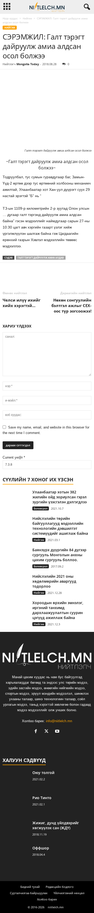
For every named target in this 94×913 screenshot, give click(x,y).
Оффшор (40, 847)
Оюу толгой (43, 772)
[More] (56, 77)
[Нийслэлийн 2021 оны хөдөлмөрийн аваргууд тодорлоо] (16, 583)
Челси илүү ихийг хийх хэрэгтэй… (21, 302)
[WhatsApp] (44, 77)
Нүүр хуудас (10, 18)
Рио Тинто (41, 797)
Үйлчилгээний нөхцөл (69, 893)
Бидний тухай (30, 887)
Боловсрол (41, 508)
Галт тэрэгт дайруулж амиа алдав (41, 257)
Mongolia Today (27, 64)
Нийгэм (27, 18)
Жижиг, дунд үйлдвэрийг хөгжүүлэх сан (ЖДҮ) (55, 825)
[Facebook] (8, 77)
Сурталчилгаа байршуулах (29, 893)
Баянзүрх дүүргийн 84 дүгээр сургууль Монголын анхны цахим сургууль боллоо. (59, 554)
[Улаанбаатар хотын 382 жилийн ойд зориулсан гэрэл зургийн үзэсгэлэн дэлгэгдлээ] (16, 499)
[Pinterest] (32, 77)
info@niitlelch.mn (59, 721)
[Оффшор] (16, 855)
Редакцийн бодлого (60, 887)
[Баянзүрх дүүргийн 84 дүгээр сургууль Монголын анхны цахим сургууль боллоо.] (16, 556)
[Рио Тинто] (16, 805)
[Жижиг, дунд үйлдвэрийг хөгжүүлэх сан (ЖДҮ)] (16, 830)
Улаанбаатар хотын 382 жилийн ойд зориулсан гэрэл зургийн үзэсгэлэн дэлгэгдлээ (59, 496)
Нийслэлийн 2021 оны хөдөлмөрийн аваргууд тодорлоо (54, 581)
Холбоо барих (47, 899)
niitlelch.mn (56, 907)
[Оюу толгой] (16, 780)
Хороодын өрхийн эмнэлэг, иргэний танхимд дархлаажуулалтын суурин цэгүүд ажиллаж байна (57, 610)
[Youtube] (58, 732)
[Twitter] (20, 77)
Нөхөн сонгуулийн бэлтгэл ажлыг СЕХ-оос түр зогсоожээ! (71, 305)
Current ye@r (14, 457)
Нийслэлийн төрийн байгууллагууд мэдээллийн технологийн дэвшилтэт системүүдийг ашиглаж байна (60, 526)
